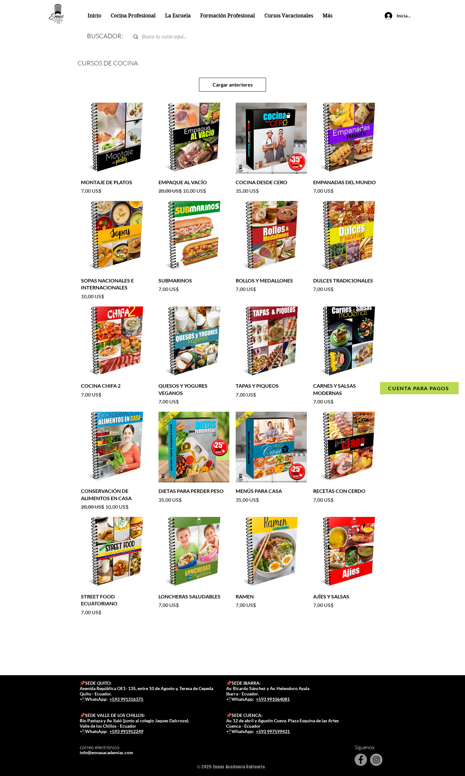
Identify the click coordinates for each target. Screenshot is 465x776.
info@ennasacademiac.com (106, 752)
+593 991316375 (126, 699)
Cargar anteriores (233, 85)
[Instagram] (376, 760)
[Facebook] (361, 760)
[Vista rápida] (116, 138)
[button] (177, 16)
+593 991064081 (273, 699)
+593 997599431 (273, 731)
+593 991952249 (126, 731)
